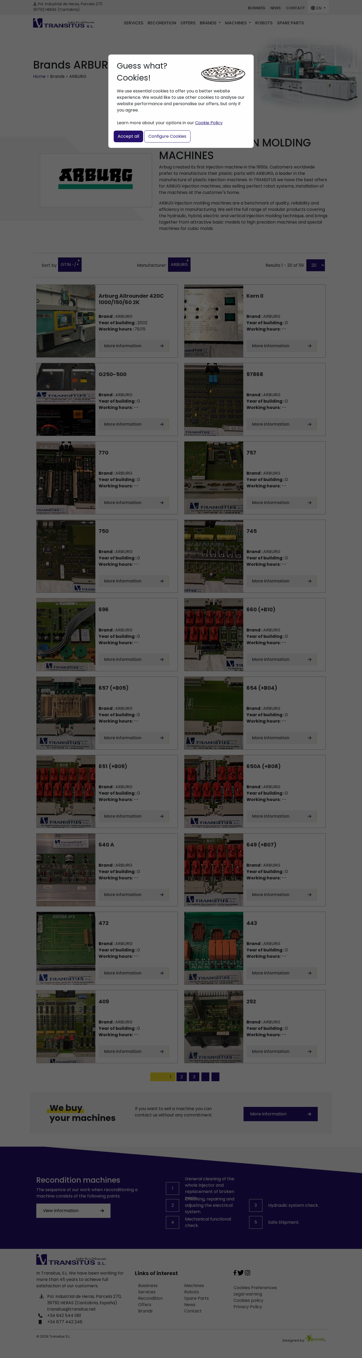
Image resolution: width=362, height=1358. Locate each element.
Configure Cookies (167, 136)
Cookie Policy (209, 123)
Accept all (128, 136)
